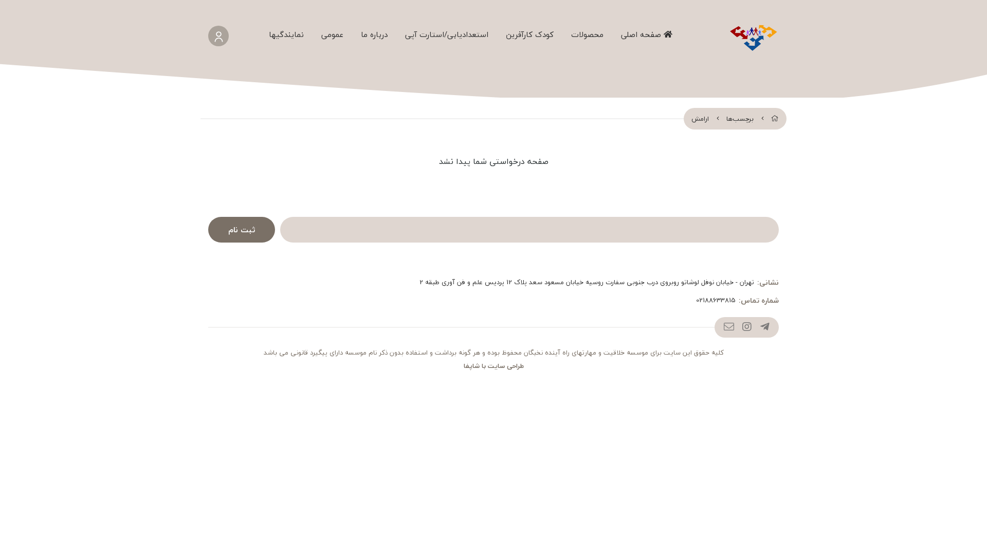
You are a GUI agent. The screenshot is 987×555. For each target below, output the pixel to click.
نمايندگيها (286, 34)
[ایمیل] (728, 327)
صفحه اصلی (642, 34)
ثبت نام (241, 229)
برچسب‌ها (740, 118)
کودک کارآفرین (530, 34)
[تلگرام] (764, 327)
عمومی (332, 34)
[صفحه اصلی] (775, 118)
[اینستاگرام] (746, 327)
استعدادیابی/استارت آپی (446, 34)
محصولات (587, 34)
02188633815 (716, 300)
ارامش (700, 118)
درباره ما (374, 34)
